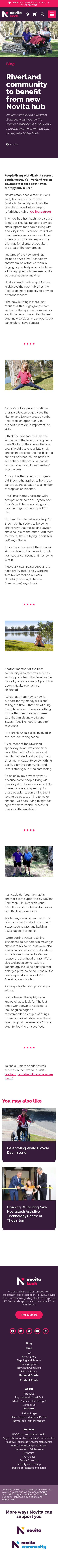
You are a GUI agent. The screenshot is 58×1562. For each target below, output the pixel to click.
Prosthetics (29, 1457)
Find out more (29, 1314)
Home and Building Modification (29, 1445)
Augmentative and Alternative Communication (29, 1438)
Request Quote (29, 1375)
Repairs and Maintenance (29, 1449)
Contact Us (29, 1405)
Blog (29, 1343)
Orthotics (29, 1453)
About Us (29, 1394)
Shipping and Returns (29, 1360)
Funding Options (29, 1364)
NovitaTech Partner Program (29, 1421)
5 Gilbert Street (40, 211)
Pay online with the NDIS (29, 1397)
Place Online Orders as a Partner (29, 1417)
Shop (29, 1348)
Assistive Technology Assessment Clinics (29, 1442)
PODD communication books (29, 1434)
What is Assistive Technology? (29, 1401)
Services (29, 1429)
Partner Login (29, 1413)
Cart (29, 1353)
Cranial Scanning (29, 1460)
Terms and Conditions (29, 1368)
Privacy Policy (29, 1371)
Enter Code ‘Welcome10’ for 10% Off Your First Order (30, 3)
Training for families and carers (29, 1468)
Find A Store (29, 1357)
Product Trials (29, 1380)
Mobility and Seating (29, 1464)
